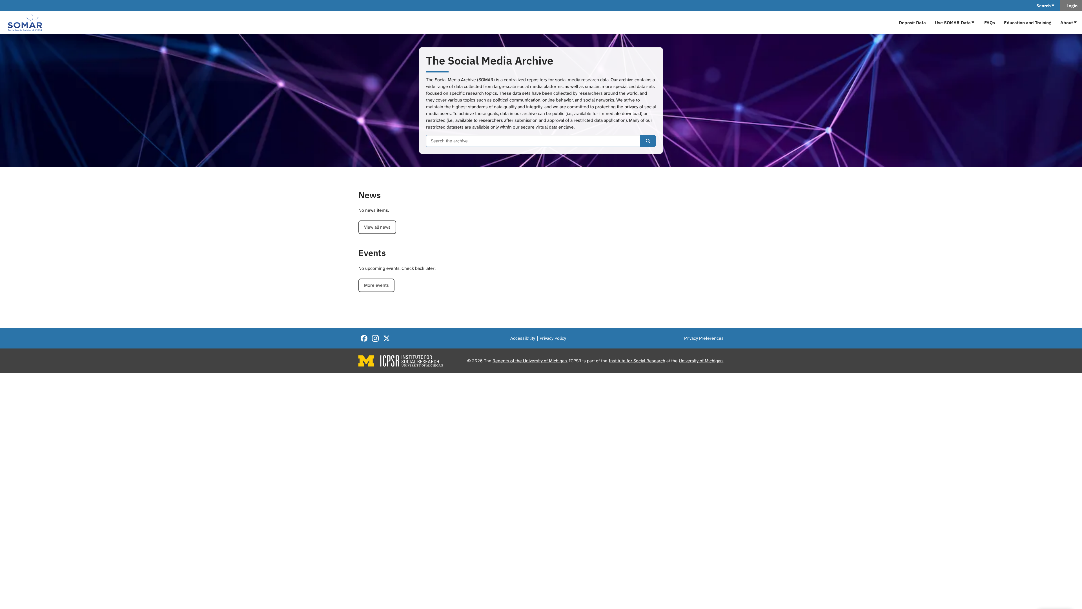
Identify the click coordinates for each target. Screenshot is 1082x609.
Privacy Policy (553, 338)
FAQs (989, 22)
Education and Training (1027, 22)
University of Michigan (701, 361)
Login (1070, 5)
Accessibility (522, 338)
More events (376, 285)
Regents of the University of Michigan (530, 361)
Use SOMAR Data (953, 22)
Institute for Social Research (637, 361)
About (1066, 22)
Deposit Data (912, 22)
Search (1043, 5)
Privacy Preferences (704, 338)
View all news (377, 227)
